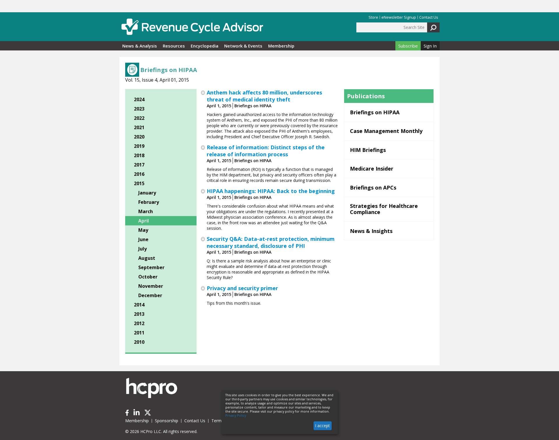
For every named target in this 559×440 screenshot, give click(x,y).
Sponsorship (166, 420)
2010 (139, 342)
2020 (139, 137)
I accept (322, 425)
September (151, 267)
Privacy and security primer (242, 288)
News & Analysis (139, 46)
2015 (139, 183)
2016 (139, 174)
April (143, 221)
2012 (139, 323)
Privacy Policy (235, 415)
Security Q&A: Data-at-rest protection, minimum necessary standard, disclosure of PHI (271, 242)
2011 (139, 332)
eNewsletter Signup (398, 17)
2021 (139, 127)
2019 (139, 146)
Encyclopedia (204, 46)
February (148, 202)
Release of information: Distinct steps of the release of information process (266, 151)
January (147, 193)
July (142, 249)
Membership (281, 46)
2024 (139, 99)
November (150, 286)
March (145, 211)
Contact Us (428, 17)
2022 (139, 118)
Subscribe (408, 46)
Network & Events (243, 46)
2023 (139, 109)
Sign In (430, 46)
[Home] (192, 26)
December (150, 295)
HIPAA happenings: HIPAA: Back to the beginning (271, 190)
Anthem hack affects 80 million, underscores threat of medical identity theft (264, 96)
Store (373, 17)
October (148, 277)
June (143, 239)
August (146, 258)
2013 (139, 314)
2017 (139, 165)
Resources (174, 46)
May (143, 230)
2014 (139, 304)
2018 (139, 155)
